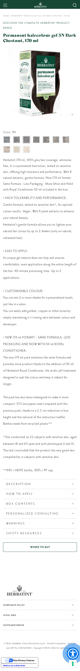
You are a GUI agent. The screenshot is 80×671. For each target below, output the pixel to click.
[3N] (26, 139)
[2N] (16, 139)
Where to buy (40, 547)
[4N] (36, 139)
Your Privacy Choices (23, 660)
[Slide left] (61, 115)
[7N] (66, 139)
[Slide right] (72, 115)
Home (6, 16)
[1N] (6, 139)
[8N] (6, 149)
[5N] (46, 139)
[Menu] (5, 5)
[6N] (56, 139)
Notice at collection (14, 665)
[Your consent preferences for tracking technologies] (73, 664)
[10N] (26, 149)
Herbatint (16, 643)
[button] (74, 5)
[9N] (16, 149)
